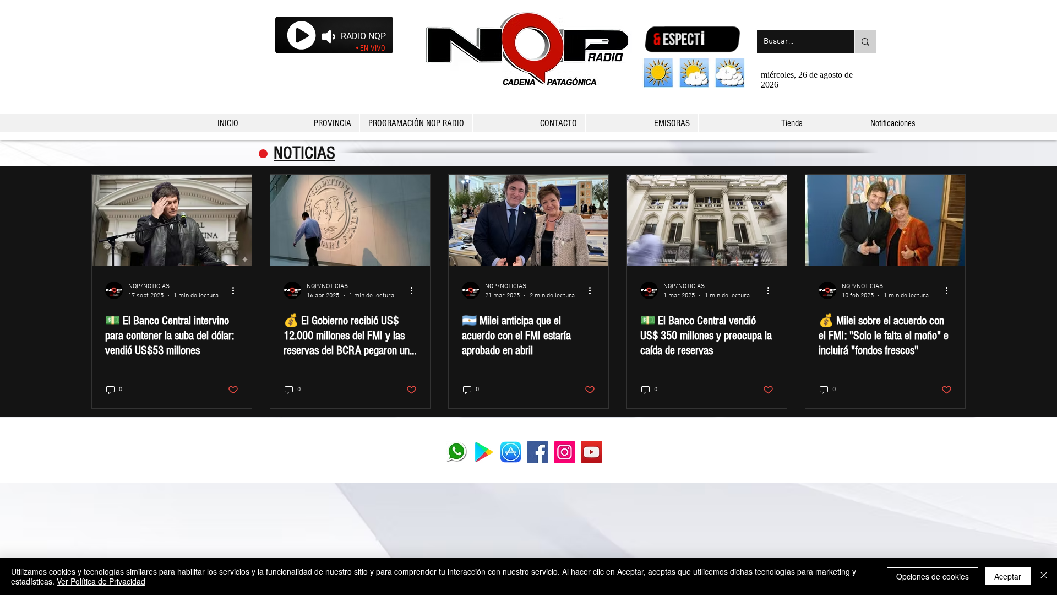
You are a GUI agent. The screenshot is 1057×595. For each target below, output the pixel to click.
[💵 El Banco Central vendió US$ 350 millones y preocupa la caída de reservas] (707, 220)
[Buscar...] (865, 41)
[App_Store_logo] (510, 452)
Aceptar (1007, 576)
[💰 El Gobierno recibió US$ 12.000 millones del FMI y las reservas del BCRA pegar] (350, 220)
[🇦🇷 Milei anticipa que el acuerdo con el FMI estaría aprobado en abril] (528, 220)
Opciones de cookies (932, 576)
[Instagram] (564, 452)
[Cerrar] (1043, 576)
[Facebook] (537, 452)
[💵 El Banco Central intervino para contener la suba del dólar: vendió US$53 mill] (172, 220)
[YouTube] (591, 452)
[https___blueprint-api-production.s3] (483, 452)
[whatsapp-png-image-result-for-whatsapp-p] (456, 452)
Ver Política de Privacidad (101, 581)
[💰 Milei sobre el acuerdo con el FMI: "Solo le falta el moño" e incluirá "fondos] (885, 220)
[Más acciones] (236, 290)
